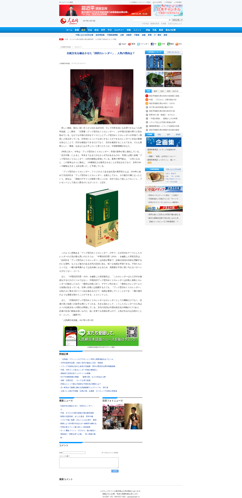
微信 (172, 44)
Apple (124, 44)
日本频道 (178, 2)
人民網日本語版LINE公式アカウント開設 (101, 347)
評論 (148, 30)
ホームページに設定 (66, 2)
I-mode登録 (158, 2)
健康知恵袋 (155, 24)
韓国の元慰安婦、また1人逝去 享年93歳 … (78, 416)
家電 (150, 35)
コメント (137, 30)
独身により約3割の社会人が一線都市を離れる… (79, 423)
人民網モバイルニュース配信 (140, 2)
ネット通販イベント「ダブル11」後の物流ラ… (78, 430)
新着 (77, 30)
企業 (122, 35)
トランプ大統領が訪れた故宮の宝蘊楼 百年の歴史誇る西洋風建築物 (87, 366)
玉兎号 (167, 173)
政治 (97, 30)
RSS (180, 44)
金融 (143, 35)
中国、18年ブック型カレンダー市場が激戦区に (79, 370)
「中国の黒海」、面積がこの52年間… (164, 119)
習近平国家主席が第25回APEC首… (163, 111)
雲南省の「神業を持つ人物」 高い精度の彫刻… (78, 436)
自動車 (129, 35)
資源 (165, 35)
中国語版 (169, 2)
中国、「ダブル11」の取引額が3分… (163, 100)
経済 (83, 30)
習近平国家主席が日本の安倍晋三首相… (165, 96)
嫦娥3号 (173, 173)
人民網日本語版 (65, 47)
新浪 (133, 44)
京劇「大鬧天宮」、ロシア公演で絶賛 (75, 380)
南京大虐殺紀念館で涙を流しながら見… (164, 218)
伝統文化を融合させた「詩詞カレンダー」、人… (78, 407)
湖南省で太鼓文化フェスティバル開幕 (75, 373)
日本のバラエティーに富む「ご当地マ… (164, 195)
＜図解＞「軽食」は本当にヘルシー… (162, 156)
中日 (110, 30)
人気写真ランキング (154, 52)
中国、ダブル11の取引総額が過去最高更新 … (78, 413)
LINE (163, 44)
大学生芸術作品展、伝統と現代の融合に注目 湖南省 (81, 363)
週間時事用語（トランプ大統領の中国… (165, 126)
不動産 (136, 35)
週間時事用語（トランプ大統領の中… (162, 150)
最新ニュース (66, 400)
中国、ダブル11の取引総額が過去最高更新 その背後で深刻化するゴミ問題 (90, 39)
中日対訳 (145, 24)
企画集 (164, 24)
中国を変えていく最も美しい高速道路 (75, 427)
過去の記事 (171, 30)
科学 (103, 30)
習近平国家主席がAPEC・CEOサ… (163, 103)
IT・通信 (157, 35)
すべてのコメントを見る (110, 453)
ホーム (69, 30)
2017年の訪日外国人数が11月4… (162, 107)
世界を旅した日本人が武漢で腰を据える (164, 214)
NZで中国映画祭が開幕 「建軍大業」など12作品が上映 (83, 377)
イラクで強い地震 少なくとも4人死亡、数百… (79, 420)
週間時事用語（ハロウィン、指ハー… (162, 160)
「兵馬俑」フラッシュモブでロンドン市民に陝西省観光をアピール (86, 359)
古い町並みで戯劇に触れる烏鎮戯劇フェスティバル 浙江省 (84, 387)
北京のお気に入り (175, 24)
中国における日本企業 (84, 35)
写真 (155, 30)
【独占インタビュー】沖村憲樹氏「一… (164, 222)
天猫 (167, 176)
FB (155, 44)
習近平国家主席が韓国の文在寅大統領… (165, 130)
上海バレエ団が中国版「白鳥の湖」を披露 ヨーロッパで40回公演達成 (88, 391)
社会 (90, 30)
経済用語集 (100, 35)
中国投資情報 (112, 35)
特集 (129, 30)
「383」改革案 (175, 176)
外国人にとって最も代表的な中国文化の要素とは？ (80, 384)
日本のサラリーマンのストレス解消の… (164, 202)
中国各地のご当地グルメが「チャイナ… (164, 199)
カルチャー (119, 30)
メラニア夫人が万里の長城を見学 (162, 122)
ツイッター (144, 44)
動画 (161, 30)
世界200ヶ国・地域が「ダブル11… (162, 115)
